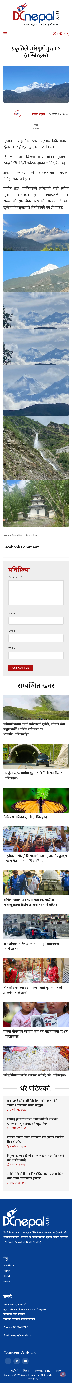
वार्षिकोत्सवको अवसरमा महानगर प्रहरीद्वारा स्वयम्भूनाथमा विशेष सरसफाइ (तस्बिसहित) (30, 902)
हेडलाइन (7, 1282)
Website (13, 648)
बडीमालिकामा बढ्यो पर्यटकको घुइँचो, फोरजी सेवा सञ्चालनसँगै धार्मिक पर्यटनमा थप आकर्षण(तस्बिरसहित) (34, 729)
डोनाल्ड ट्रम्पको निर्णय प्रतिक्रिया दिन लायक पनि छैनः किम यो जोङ (35, 1140)
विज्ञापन (26, 1371)
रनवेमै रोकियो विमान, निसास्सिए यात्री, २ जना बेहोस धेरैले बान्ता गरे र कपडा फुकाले (35, 1176)
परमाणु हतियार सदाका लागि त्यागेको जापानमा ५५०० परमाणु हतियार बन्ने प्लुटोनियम (32, 1121)
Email (12, 631)
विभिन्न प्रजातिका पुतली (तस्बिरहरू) (25, 817)
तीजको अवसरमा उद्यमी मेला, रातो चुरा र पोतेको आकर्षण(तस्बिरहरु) (32, 990)
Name (12, 613)
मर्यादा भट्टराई (38, 114)
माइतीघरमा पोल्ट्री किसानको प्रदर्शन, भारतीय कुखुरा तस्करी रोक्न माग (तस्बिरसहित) (35, 858)
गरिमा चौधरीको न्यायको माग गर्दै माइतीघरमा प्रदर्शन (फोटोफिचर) (35, 1034)
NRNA (6, 1271)
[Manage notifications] (63, 1374)
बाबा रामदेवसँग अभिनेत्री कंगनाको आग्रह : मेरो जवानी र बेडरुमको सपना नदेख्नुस (32, 1103)
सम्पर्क (58, 1371)
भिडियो (6, 1276)
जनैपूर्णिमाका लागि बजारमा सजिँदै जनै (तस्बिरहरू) (34, 1075)
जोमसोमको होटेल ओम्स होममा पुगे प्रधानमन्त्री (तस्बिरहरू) (31, 946)
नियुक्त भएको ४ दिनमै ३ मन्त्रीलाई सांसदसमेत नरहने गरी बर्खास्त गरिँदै (35, 1158)
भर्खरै (59, 34)
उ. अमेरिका (8, 1266)
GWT (41, 1379)
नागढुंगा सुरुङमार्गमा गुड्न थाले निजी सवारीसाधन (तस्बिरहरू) (33, 775)
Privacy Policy (42, 1371)
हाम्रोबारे (14, 1371)
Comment (15, 577)
